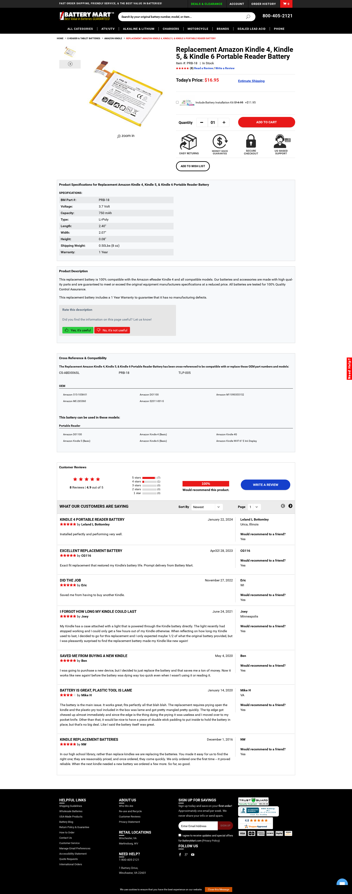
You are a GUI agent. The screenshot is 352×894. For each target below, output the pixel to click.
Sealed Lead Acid (252, 28)
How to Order (66, 832)
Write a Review (224, 68)
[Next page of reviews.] (290, 506)
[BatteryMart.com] (87, 16)
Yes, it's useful (80, 330)
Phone (279, 28)
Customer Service (69, 843)
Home (60, 38)
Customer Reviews (130, 816)
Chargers (171, 28)
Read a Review (203, 68)
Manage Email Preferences (74, 848)
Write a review (265, 485)
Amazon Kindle (113, 38)
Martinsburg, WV (128, 843)
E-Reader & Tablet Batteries (83, 38)
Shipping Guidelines (70, 805)
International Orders (70, 864)
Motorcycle (198, 28)
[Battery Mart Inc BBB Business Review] (258, 811)
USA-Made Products (70, 816)
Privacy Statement (129, 821)
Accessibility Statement (73, 853)
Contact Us (65, 837)
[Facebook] (180, 854)
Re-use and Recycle (130, 811)
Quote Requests (68, 859)
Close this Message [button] (218, 889)
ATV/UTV (108, 28)
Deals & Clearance (206, 4)
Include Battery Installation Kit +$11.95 (225, 102)
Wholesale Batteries (70, 811)
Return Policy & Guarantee (74, 827)
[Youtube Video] (70, 64)
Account (237, 4)
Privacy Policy (211, 840)
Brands (223, 28)
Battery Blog (66, 821)
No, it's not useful (114, 330)
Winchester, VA (127, 838)
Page (241, 507)
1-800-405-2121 (129, 859)
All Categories (80, 28)
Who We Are (126, 805)
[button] (202, 122)
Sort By (183, 507)
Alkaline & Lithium (138, 28)
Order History (263, 4)
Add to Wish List (193, 166)
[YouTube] (192, 854)
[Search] (245, 16)
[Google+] (186, 854)
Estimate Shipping (251, 81)
